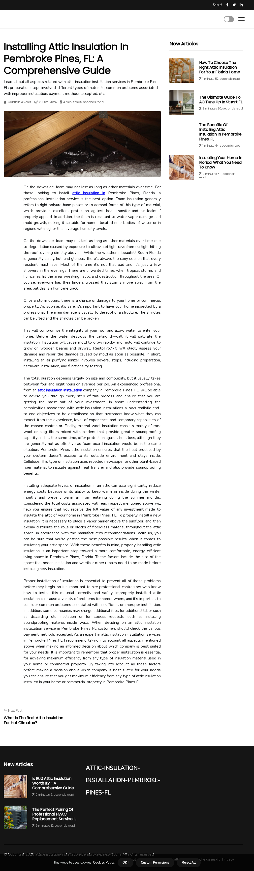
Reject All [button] (189, 862)
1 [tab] (82, 170)
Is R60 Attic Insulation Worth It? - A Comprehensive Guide (53, 783)
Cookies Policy (103, 862)
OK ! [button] (125, 862)
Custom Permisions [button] (155, 862)
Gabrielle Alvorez (19, 102)
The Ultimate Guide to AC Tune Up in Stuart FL (220, 99)
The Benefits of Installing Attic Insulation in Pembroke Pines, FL (220, 132)
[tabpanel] (82, 144)
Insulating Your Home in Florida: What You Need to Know (220, 162)
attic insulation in (88, 193)
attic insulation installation (60, 390)
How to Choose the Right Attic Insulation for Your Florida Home (219, 67)
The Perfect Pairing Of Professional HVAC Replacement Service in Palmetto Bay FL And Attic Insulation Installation (54, 814)
